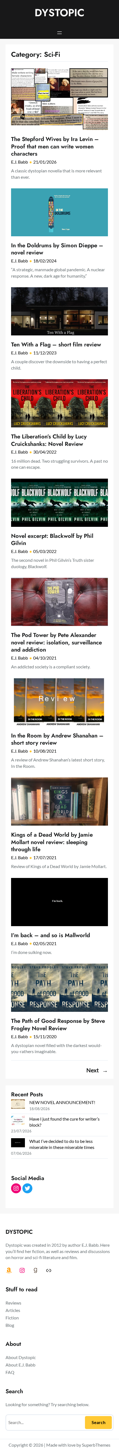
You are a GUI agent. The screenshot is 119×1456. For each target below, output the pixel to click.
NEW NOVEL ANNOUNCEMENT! (62, 1102)
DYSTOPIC (59, 12)
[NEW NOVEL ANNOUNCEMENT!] (18, 1104)
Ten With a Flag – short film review (56, 344)
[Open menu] (59, 32)
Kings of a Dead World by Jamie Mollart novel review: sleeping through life (52, 842)
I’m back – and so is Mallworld (50, 935)
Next (97, 1070)
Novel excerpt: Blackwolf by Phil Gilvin (52, 539)
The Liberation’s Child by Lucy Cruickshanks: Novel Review (49, 440)
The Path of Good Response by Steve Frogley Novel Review (58, 1024)
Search (98, 1422)
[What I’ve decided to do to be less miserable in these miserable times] (18, 1143)
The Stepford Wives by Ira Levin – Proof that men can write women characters (55, 146)
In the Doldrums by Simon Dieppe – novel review (57, 249)
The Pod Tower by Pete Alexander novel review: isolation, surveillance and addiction (56, 642)
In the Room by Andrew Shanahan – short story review (57, 739)
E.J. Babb (19, 161)
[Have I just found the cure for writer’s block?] (18, 1121)
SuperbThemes (96, 1444)
